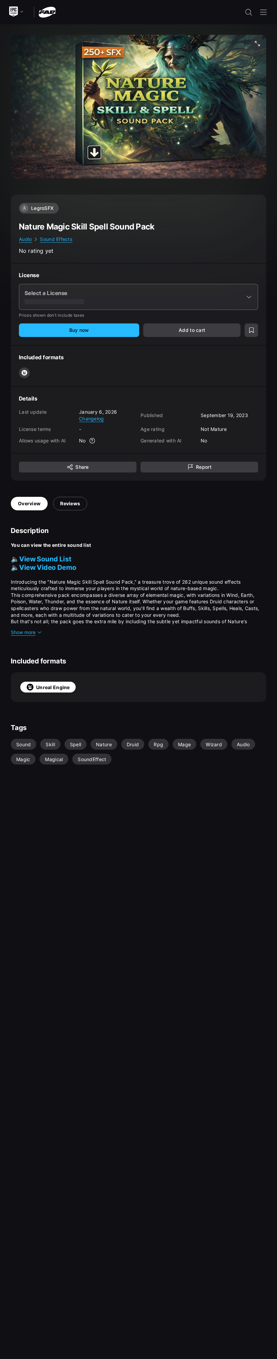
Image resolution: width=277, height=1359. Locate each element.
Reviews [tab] (70, 503)
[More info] (93, 441)
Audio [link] (25, 239)
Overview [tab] (29, 503)
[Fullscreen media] (257, 43)
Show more (23, 632)
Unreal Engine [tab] (53, 687)
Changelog (91, 418)
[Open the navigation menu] (263, 12)
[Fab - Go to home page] (47, 12)
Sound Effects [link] (56, 239)
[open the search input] (248, 12)
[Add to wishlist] (251, 330)
